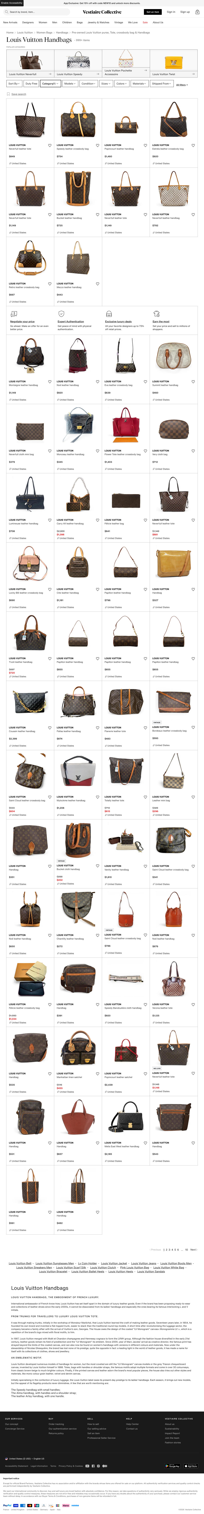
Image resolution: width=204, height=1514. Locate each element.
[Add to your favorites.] (50, 145)
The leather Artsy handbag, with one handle (37, 1396)
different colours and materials (147, 1345)
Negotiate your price (22, 321)
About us (169, 1424)
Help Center (132, 1424)
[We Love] (140, 22)
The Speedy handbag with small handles (35, 1390)
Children (67, 22)
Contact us (132, 1428)
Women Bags (44, 32)
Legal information (39, 1466)
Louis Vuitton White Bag (168, 1268)
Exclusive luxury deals (118, 321)
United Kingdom (18, 1509)
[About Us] (165, 22)
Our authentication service (62, 1428)
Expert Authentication (71, 321)
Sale (145, 22)
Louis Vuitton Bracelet (53, 1272)
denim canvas (73, 1373)
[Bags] (85, 22)
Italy (59, 1509)
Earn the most (161, 321)
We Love (133, 22)
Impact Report (172, 1433)
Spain (52, 1509)
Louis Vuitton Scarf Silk (71, 1268)
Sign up (185, 12)
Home (9, 32)
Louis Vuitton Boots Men (176, 1263)
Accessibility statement (16, 1466)
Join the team (172, 1438)
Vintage (118, 22)
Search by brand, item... (22, 12)
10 (186, 1250)
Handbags (62, 32)
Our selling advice (96, 1428)
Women (43, 22)
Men (54, 22)
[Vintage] (125, 22)
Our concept (11, 1424)
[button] (197, 12)
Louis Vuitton (25, 32)
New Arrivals (10, 22)
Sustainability (172, 1428)
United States (32, 1509)
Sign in (171, 12)
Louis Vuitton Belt (20, 1263)
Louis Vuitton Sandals (151, 1272)
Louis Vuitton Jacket (114, 1263)
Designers (28, 22)
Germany (44, 1509)
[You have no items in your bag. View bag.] (197, 12)
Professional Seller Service (101, 1438)
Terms (53, 1466)
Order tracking (56, 1424)
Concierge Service (14, 1428)
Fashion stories (173, 1442)
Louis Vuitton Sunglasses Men (55, 1263)
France (6, 1509)
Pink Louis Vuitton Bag (134, 1268)
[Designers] (36, 22)
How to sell (93, 1424)
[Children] (74, 22)
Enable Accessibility (11, 3)
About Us (158, 22)
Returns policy (56, 1433)
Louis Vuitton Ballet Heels (88, 1272)
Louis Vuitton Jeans (143, 1263)
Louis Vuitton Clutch (103, 1268)
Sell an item (153, 12)
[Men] (59, 22)
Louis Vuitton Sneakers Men (34, 1268)
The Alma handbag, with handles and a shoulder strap (43, 1393)
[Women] (49, 22)
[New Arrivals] (19, 22)
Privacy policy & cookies (71, 1466)
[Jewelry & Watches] (111, 22)
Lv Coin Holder (87, 1263)
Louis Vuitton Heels (120, 1272)
